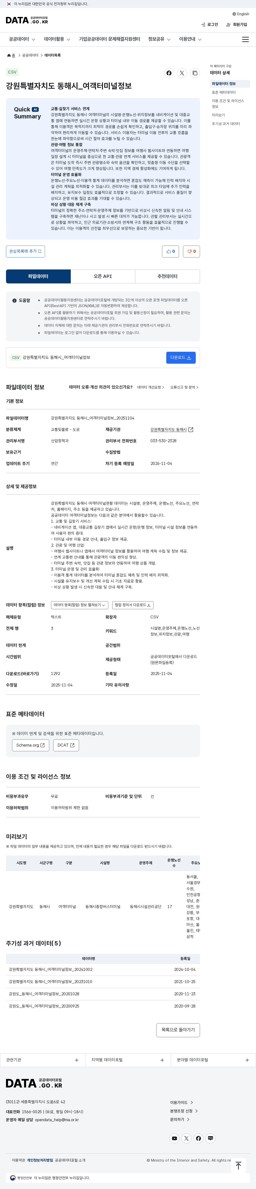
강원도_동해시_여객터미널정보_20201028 (44, 994)
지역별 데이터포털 (107, 1059)
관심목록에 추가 (23, 251)
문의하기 (178, 1119)
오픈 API (103, 276)
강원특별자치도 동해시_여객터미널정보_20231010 (50, 981)
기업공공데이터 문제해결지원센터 (109, 39)
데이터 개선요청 (149, 387)
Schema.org (27, 745)
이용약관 (18, 1160)
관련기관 (13, 1059)
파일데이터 (39, 278)
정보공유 (156, 39)
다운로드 (178, 357)
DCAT (63, 745)
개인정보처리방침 (40, 1160)
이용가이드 (179, 1102)
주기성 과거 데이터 (226, 124)
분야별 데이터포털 (192, 1059)
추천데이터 (168, 276)
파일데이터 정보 (224, 84)
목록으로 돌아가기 (178, 1030)
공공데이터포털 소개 (70, 1160)
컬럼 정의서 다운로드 (130, 605)
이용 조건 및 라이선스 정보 (228, 104)
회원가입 (240, 24)
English (242, 14)
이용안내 (187, 39)
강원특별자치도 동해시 (168, 429)
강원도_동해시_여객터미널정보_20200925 (44, 1006)
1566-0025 (32, 1111)
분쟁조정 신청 (182, 1111)
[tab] (38, 276)
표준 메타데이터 (224, 92)
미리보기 (218, 115)
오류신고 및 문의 (182, 387)
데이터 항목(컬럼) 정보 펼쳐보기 (77, 605)
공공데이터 (19, 39)
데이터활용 (54, 39)
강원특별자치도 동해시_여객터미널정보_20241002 (50, 969)
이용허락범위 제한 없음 (69, 807)
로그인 (213, 24)
